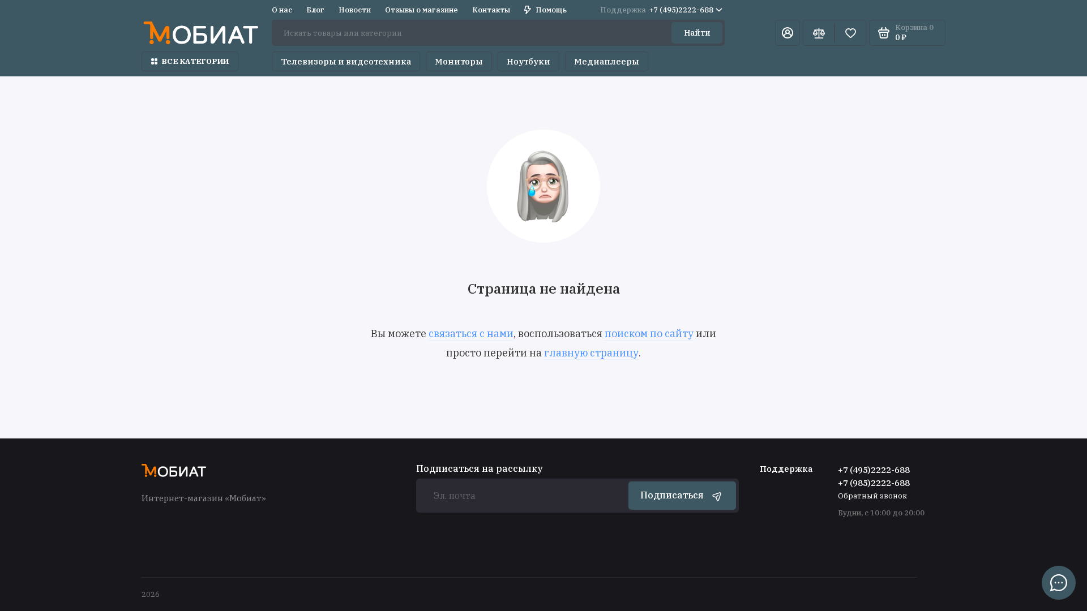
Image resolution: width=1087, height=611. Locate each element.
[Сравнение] (818, 33)
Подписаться (672, 495)
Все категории (195, 61)
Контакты (491, 10)
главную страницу (591, 352)
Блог (315, 10)
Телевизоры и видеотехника (346, 61)
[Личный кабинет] (787, 33)
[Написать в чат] (1059, 583)
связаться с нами (471, 333)
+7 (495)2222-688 (656, 10)
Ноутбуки (528, 61)
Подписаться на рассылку (479, 468)
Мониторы (459, 61)
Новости (355, 10)
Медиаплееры (606, 61)
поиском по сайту (649, 333)
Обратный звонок (872, 496)
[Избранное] (850, 33)
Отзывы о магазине (421, 10)
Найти (697, 33)
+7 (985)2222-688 (874, 482)
